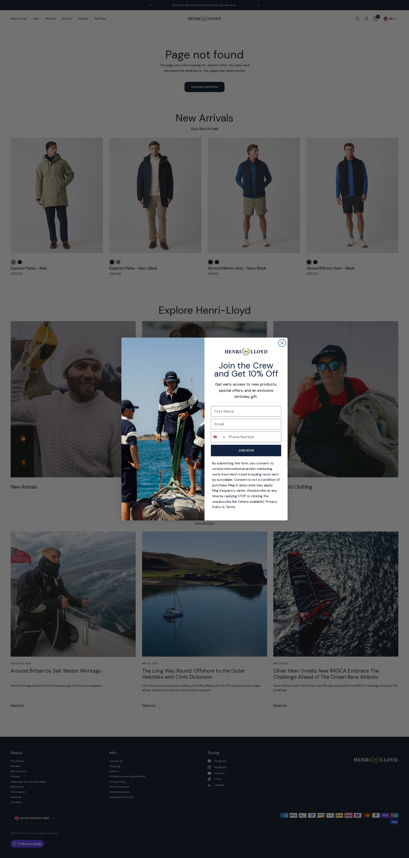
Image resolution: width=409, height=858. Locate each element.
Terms (230, 507)
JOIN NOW (246, 450)
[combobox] (218, 437)
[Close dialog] (282, 343)
